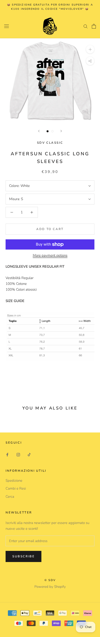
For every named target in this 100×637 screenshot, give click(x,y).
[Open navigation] (6, 26)
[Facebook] (7, 454)
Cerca (10, 496)
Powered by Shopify (50, 586)
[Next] (61, 131)
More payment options (50, 255)
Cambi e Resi (16, 488)
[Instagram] (18, 454)
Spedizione (14, 480)
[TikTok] (29, 454)
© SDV (50, 580)
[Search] (85, 26)
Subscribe (23, 556)
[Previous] (39, 131)
